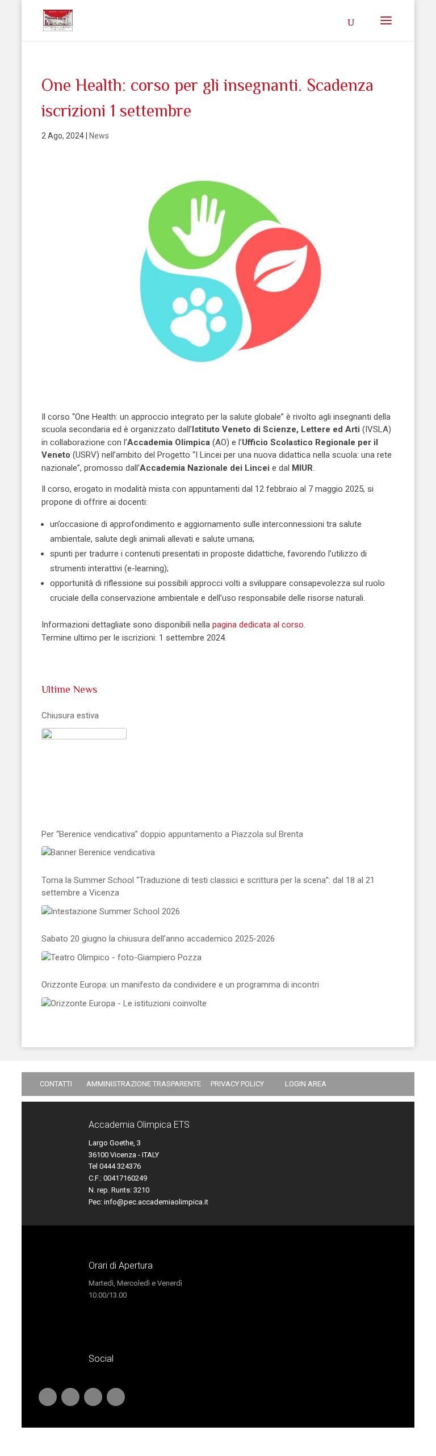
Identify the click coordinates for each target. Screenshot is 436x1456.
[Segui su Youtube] (48, 1397)
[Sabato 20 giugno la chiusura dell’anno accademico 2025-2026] (121, 957)
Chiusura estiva (70, 715)
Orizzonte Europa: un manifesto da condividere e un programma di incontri (180, 985)
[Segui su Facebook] (93, 1397)
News (99, 135)
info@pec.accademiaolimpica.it (156, 1202)
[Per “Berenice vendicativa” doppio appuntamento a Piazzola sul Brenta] (98, 852)
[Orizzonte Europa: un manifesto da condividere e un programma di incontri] (124, 1003)
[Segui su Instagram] (116, 1397)
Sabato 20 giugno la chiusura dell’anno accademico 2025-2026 (158, 939)
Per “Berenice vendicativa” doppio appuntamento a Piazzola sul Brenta (172, 834)
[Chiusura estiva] (84, 770)
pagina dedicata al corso (258, 625)
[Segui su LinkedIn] (70, 1397)
